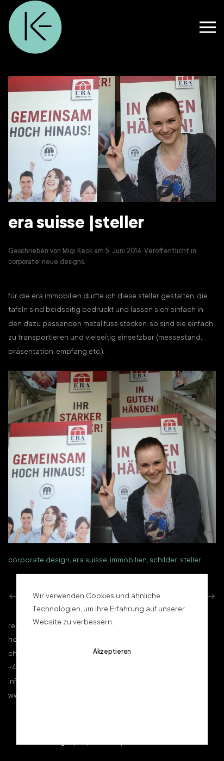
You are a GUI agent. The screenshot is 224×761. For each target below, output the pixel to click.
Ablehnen (112, 684)
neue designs (63, 262)
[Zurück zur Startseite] (35, 27)
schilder (163, 560)
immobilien (128, 560)
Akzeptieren (112, 652)
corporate (23, 262)
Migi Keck (77, 251)
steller (190, 560)
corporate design (39, 560)
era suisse (89, 560)
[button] (208, 27)
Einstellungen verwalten (112, 716)
